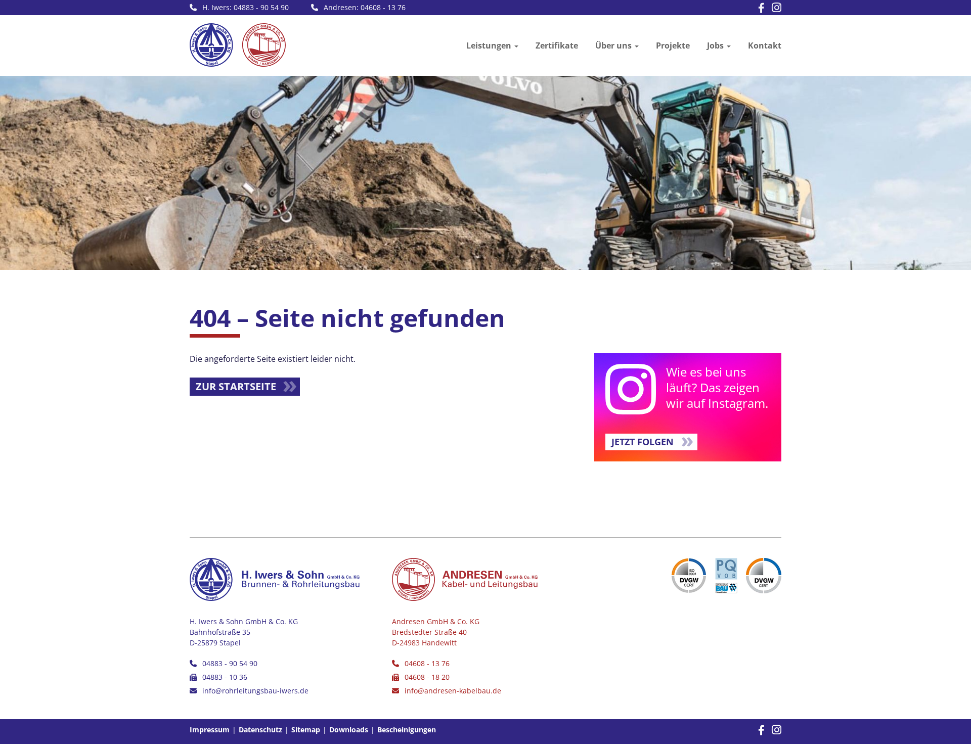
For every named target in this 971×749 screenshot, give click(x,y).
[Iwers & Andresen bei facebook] (759, 8)
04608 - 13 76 (427, 663)
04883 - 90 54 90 (229, 663)
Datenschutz (260, 729)
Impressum (210, 729)
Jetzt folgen (642, 442)
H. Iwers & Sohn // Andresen (238, 45)
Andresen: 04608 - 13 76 (365, 7)
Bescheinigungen (406, 729)
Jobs (715, 45)
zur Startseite (236, 386)
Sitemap (305, 729)
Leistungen (488, 45)
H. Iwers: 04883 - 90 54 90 (245, 7)
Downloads (348, 729)
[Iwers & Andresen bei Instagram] (774, 8)
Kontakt (764, 45)
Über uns (613, 45)
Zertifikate (557, 45)
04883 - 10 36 (224, 677)
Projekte (673, 45)
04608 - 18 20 (427, 677)
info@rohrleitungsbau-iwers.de (255, 690)
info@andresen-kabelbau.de (453, 690)
